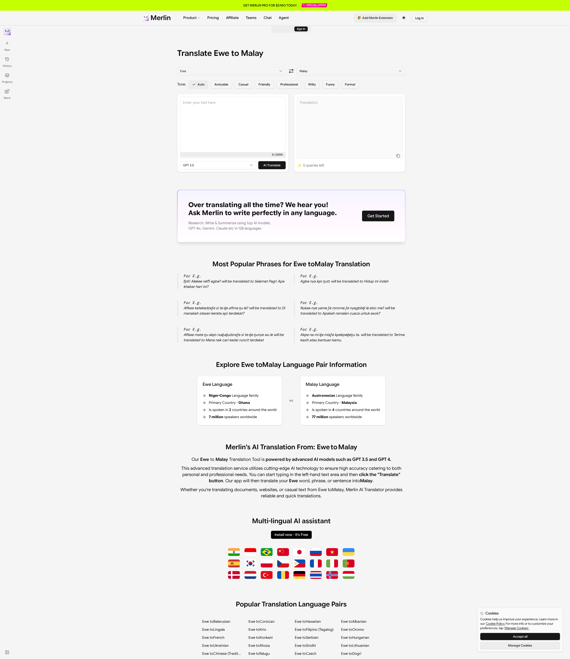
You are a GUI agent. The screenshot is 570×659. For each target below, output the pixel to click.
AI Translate (272, 165)
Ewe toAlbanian (353, 621)
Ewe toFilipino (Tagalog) (314, 629)
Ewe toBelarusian (216, 621)
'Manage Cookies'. (516, 628)
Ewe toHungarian (355, 637)
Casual (243, 84)
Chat (268, 18)
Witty (312, 84)
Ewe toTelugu (259, 653)
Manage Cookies (520, 645)
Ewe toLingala (213, 629)
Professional (289, 84)
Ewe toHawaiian (308, 621)
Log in (419, 18)
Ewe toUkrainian (215, 645)
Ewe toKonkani (260, 637)
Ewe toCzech (305, 653)
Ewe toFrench (213, 637)
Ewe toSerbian (306, 637)
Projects (7, 81)
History (7, 65)
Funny (330, 84)
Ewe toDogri (351, 653)
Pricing (213, 18)
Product (190, 18)
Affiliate (232, 18)
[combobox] (231, 71)
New (7, 49)
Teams (251, 18)
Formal (350, 84)
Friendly (264, 84)
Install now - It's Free (291, 535)
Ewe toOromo (352, 629)
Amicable (221, 84)
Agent (284, 18)
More (7, 98)
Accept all (520, 637)
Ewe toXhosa (259, 645)
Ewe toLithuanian (355, 645)
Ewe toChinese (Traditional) (221, 653)
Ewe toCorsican (261, 621)
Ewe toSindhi (305, 645)
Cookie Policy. (495, 624)
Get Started (378, 216)
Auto (200, 84)
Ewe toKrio (257, 629)
